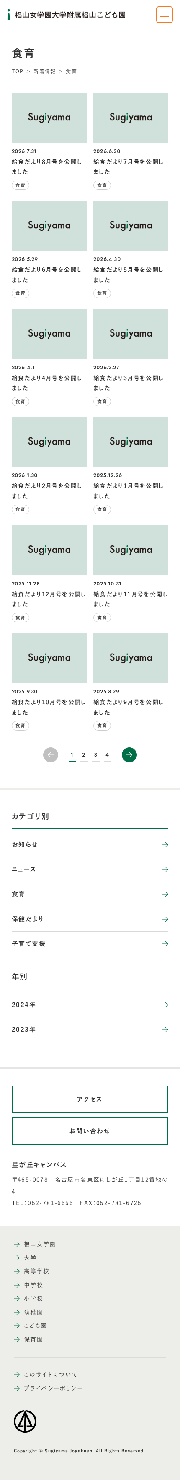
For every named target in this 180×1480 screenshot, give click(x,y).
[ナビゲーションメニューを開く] (164, 14)
